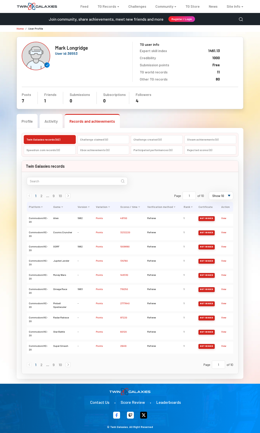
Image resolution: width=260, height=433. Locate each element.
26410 (123, 345)
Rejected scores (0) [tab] (199, 150)
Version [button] (82, 206)
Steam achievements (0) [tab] (203, 139)
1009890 (125, 246)
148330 (124, 274)
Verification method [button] (160, 206)
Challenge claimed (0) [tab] (94, 139)
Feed (84, 6)
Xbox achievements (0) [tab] (94, 150)
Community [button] (164, 6)
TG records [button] (107, 6)
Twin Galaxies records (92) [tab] (43, 139)
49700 (123, 218)
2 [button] (41, 195)
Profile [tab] (27, 121)
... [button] (47, 196)
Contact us (99, 402)
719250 (124, 289)
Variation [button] (101, 206)
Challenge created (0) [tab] (147, 139)
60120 (123, 331)
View (223, 218)
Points (99, 218)
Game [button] (57, 206)
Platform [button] (34, 206)
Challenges (137, 6)
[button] (68, 195)
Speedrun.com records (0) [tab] (43, 150)
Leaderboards (168, 402)
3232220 (125, 232)
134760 (124, 260)
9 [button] (54, 195)
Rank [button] (187, 206)
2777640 (125, 303)
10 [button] (60, 195)
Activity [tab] (51, 121)
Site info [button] (233, 6)
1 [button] (35, 195)
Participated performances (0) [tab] (152, 150)
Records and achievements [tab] (92, 121)
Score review (133, 402)
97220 (123, 317)
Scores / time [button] (129, 206)
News (213, 6)
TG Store (192, 6)
